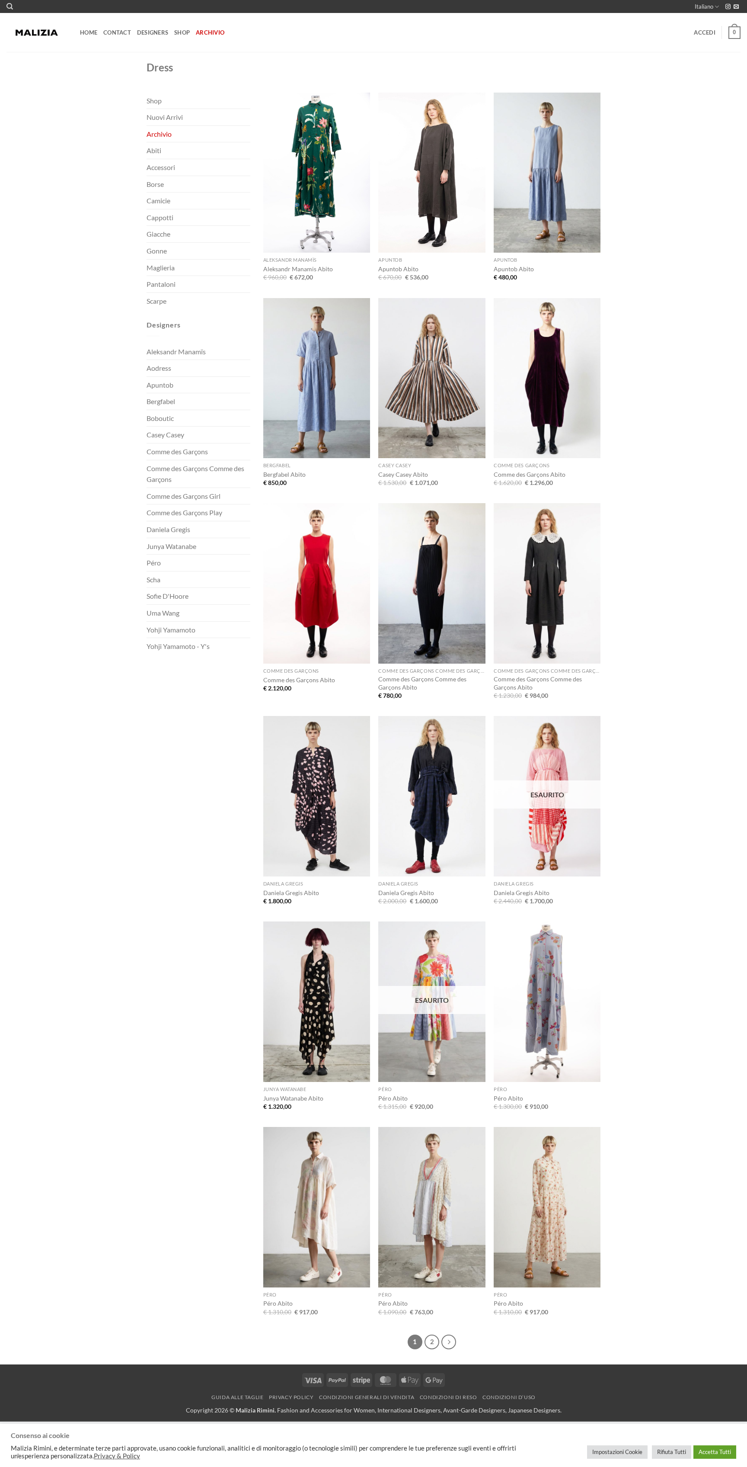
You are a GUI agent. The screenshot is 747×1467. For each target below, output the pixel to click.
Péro (154, 563)
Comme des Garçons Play (184, 512)
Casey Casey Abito (403, 474)
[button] (704, 32)
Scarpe (156, 301)
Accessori (161, 167)
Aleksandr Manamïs (176, 351)
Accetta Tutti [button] (715, 1451)
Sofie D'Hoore (167, 596)
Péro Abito (393, 1098)
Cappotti (160, 217)
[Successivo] (448, 1342)
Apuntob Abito (398, 269)
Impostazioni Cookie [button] (617, 1451)
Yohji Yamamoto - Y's (178, 646)
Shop (182, 32)
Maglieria (161, 267)
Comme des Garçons (177, 451)
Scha (153, 579)
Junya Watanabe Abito (293, 1098)
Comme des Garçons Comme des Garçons (195, 474)
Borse (155, 184)
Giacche (158, 234)
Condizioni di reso (448, 1397)
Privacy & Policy (117, 1456)
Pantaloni (161, 284)
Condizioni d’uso (509, 1397)
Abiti (154, 150)
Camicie (158, 200)
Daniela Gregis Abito (291, 892)
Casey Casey (165, 434)
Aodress (159, 368)
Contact (117, 32)
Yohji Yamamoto (171, 630)
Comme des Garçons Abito (529, 474)
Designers (152, 32)
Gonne (157, 251)
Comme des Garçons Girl (183, 496)
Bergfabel (161, 401)
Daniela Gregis (168, 529)
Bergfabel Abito (284, 474)
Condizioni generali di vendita (366, 1397)
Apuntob (160, 385)
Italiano (704, 6)
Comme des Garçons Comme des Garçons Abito (422, 683)
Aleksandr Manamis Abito (298, 269)
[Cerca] (9, 6)
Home (88, 32)
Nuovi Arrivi (165, 117)
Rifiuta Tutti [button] (671, 1451)
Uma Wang (163, 613)
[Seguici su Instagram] (728, 7)
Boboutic (160, 418)
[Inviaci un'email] (736, 7)
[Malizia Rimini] (36, 33)
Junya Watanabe (171, 546)
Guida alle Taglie (237, 1397)
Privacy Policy (291, 1397)
